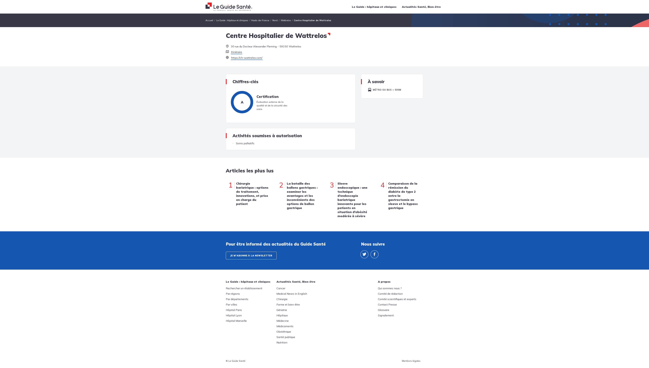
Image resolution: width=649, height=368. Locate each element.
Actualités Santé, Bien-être (421, 6)
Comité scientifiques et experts (397, 299)
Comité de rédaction (390, 293)
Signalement (386, 315)
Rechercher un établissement (244, 288)
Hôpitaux (282, 315)
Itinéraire (236, 52)
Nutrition (282, 342)
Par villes (231, 304)
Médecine (283, 320)
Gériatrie (282, 310)
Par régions (233, 293)
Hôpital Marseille (236, 320)
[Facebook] (374, 254)
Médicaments (285, 326)
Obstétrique (284, 331)
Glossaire (383, 310)
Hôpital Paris (234, 310)
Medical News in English (292, 293)
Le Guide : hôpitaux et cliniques (374, 6)
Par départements (237, 299)
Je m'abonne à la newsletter (251, 255)
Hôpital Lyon (234, 315)
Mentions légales (411, 360)
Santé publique (286, 337)
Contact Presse (387, 304)
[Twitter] (364, 254)
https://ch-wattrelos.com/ (246, 57)
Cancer (281, 288)
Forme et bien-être (288, 304)
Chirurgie (282, 299)
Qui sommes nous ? (390, 288)
